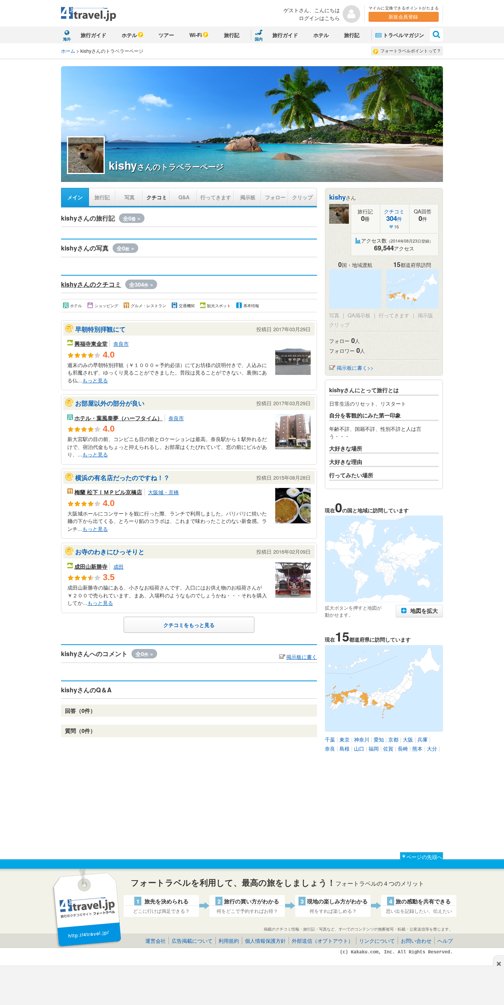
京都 (393, 739)
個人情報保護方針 (265, 940)
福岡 (374, 748)
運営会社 (155, 940)
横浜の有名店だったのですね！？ (122, 477)
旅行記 (231, 35)
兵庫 (422, 739)
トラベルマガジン (403, 35)
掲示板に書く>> (355, 367)
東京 (344, 739)
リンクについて (377, 940)
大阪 (408, 739)
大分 (432, 748)
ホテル (129, 35)
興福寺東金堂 (90, 343)
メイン (75, 197)
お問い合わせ (416, 940)
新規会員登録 (403, 16)
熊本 (417, 748)
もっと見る (95, 380)
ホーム (68, 50)
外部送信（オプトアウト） (322, 940)
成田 (118, 566)
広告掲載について (192, 940)
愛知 (379, 739)
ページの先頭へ (424, 856)
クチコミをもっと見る (189, 625)
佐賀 (388, 748)
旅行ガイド (93, 35)
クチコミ (156, 197)
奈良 (330, 748)
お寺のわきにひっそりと (110, 551)
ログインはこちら (319, 18)
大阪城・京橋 (163, 492)
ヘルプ (445, 940)
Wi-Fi (195, 35)
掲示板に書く (301, 656)
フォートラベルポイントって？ (410, 50)
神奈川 (361, 739)
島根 (344, 748)
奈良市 (121, 343)
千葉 (330, 739)
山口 (359, 748)
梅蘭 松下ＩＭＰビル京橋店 (108, 492)
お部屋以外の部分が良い (110, 403)
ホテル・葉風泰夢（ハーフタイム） (118, 418)
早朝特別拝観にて (100, 329)
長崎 (403, 748)
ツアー (166, 35)
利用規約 (229, 940)
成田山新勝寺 (90, 566)
